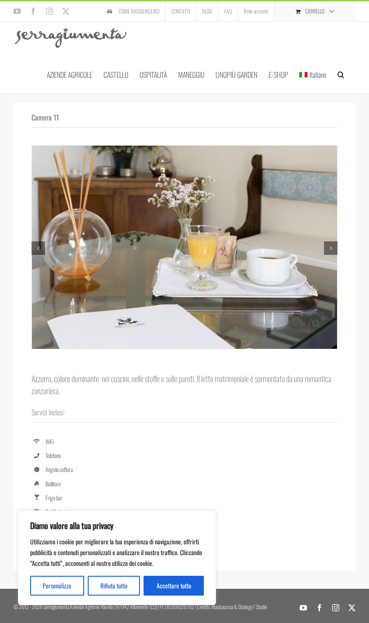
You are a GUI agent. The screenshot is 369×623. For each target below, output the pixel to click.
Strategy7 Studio (252, 606)
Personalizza (57, 585)
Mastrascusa (222, 606)
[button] (341, 73)
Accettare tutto (174, 585)
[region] (117, 558)
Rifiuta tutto (113, 585)
